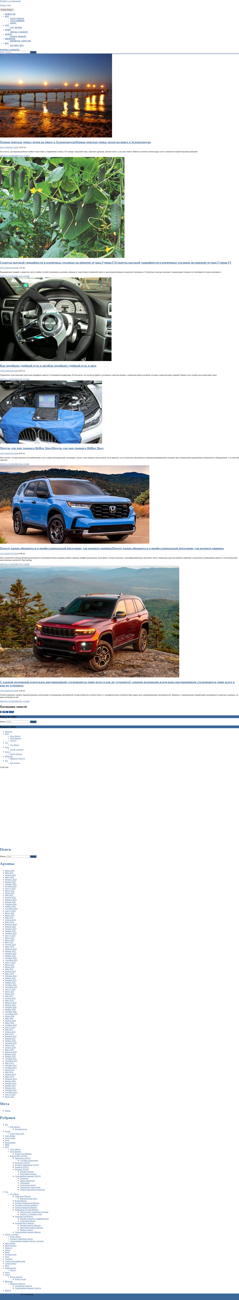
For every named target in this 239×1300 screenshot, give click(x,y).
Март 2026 (9, 877)
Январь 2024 (10, 927)
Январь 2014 (10, 1081)
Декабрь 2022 (10, 953)
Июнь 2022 (9, 967)
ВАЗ (7, 16)
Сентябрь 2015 (11, 1061)
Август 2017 (10, 1027)
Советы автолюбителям (15, 1261)
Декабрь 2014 (10, 1065)
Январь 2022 (10, 978)
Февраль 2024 (11, 924)
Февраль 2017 (11, 1036)
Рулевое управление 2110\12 (27, 1165)
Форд (7, 1272)
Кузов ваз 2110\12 (22, 1163)
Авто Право (10, 1136)
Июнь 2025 (9, 893)
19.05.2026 (9, 371)
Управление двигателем (30, 1187)
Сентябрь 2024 (11, 909)
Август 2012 (10, 1094)
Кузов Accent (20, 1279)
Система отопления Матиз (26, 1205)
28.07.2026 (9, 147)
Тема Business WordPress (10, 1295)
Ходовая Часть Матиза (24, 1223)
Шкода (8, 1290)
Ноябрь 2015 (10, 1056)
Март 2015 (9, 1063)
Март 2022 (9, 974)
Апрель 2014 (10, 1074)
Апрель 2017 (10, 1032)
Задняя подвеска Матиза (30, 1225)
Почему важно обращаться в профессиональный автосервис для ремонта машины (112, 548)
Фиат (7, 1266)
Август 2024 (10, 911)
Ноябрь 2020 (10, 1009)
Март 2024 (9, 922)
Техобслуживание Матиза (26, 1207)
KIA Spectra (17, 45)
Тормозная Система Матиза (26, 1210)
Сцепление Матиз (27, 1221)
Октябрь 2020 (11, 1012)
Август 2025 (10, 888)
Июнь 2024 (9, 915)
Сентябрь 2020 (11, 1014)
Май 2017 (9, 1030)
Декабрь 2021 (10, 980)
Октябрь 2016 (11, 1043)
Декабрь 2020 (10, 1007)
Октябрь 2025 (11, 886)
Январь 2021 (10, 1005)
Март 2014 (9, 1077)
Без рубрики (10, 1142)
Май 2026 (9, 873)
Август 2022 (10, 962)
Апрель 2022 (10, 971)
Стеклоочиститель (28, 1185)
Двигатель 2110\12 (23, 1158)
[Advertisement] (18, 805)
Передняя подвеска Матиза (31, 1228)
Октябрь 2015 (11, 1059)
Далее (11, 712)
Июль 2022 (9, 965)
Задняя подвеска (27, 1172)
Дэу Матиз (16, 28)
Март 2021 (9, 1000)
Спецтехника (10, 1263)
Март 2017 (9, 1034)
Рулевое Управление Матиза (27, 1203)
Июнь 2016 (9, 1045)
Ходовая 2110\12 (22, 1169)
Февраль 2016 (11, 1052)
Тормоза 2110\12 (22, 1167)
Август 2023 (10, 935)
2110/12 (13, 23)
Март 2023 (9, 947)
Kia (7, 43)
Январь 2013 (10, 1088)
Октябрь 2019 (11, 1025)
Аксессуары (10, 1138)
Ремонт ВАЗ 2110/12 (18, 1156)
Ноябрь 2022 (10, 956)
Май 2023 (9, 942)
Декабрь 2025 (10, 884)
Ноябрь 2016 (10, 1041)
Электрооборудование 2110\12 (28, 1176)
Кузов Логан (15, 1237)
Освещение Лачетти (23, 1286)
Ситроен (8, 1259)
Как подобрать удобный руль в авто (48, 365)
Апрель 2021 (10, 998)
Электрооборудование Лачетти (28, 1288)
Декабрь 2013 (10, 1083)
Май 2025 (9, 895)
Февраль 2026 (11, 879)
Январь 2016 (10, 1054)
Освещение (25, 1183)
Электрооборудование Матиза (28, 1232)
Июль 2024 (9, 913)
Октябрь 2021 (11, 985)
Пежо (7, 1252)
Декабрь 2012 (10, 1090)
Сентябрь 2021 (11, 987)
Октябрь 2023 (11, 933)
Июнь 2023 (9, 940)
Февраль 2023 (11, 949)
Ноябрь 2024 (10, 906)
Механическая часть (28, 1198)
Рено (8, 30)
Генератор (24, 1178)
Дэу (7, 25)
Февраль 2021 (11, 1003)
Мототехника (10, 1246)
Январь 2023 (10, 951)
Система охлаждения (29, 1160)
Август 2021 (10, 989)
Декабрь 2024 (10, 904)
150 (6, 712)
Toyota (7, 1131)
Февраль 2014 (11, 1079)
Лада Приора (17, 21)
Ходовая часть (21, 1129)
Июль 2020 (9, 1016)
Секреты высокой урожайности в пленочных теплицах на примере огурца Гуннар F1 (115, 262)
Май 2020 (9, 1018)
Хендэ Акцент (18, 36)
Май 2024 (9, 918)
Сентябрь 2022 (11, 960)
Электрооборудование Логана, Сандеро (27, 1241)
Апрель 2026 (10, 875)
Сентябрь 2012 (11, 1092)
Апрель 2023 (10, 944)
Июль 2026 (9, 871)
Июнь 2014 (9, 1070)
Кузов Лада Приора (23, 1154)
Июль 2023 (9, 938)
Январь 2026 (10, 882)
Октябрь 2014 (11, 1068)
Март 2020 (9, 1023)
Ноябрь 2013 (10, 1086)
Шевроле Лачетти (20, 41)
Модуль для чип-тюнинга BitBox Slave (52, 448)
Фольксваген (10, 1268)
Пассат (13, 1270)
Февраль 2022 (11, 976)
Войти (7, 1111)
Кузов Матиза (21, 1201)
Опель (7, 1250)
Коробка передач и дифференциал (34, 1219)
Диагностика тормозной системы (34, 1212)
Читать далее (15, 156)
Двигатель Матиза (22, 1196)
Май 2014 (9, 1072)
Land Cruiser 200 (17, 1134)
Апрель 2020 (10, 1021)
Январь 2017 (10, 1038)
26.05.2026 (9, 268)
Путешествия (10, 1254)
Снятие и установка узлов (31, 1214)
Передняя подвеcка (28, 1174)
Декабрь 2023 (10, 929)
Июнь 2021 (9, 994)
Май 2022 (9, 969)
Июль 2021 (9, 991)
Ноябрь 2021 (10, 983)
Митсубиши (10, 1243)
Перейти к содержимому (10, 1)
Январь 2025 (10, 902)
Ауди (7, 1140)
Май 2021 (9, 996)
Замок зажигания (27, 1181)
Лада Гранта (17, 19)
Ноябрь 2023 (10, 931)
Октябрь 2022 (11, 958)
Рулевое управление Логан (21, 1239)
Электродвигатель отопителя (32, 1190)
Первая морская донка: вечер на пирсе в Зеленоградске (75, 142)
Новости (10, 14)
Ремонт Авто (5, 5)
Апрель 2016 (10, 1047)
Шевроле (10, 39)
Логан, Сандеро (19, 32)
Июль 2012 (9, 1097)
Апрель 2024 (10, 920)
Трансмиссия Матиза (24, 1216)
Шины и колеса (26, 1230)
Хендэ (8, 34)
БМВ (7, 1145)
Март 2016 (9, 1050)
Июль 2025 (9, 891)
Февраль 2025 (11, 900)
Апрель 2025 (10, 897)
